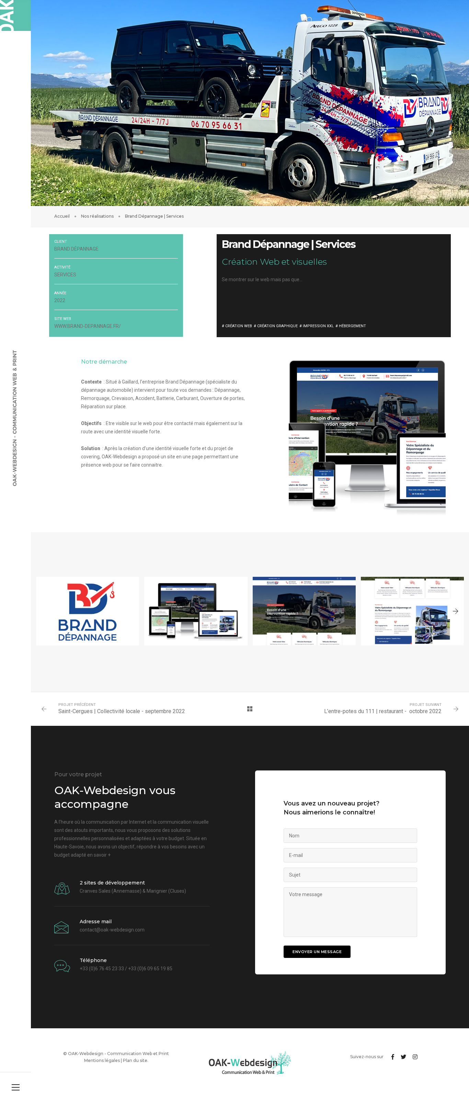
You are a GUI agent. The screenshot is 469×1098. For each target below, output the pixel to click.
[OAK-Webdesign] (15, 15)
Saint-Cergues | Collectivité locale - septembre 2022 (121, 711)
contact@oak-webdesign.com (112, 930)
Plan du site (135, 1060)
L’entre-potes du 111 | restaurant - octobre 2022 (383, 711)
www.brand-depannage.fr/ (87, 326)
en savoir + (99, 855)
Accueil (62, 216)
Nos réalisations (97, 216)
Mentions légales (102, 1060)
